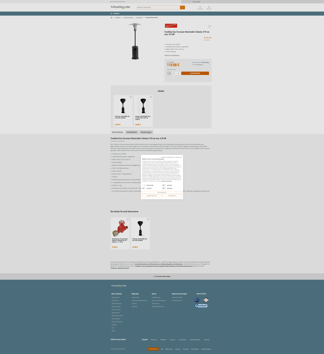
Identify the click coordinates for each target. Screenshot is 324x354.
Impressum (178, 157)
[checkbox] (144, 185)
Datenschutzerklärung (167, 157)
